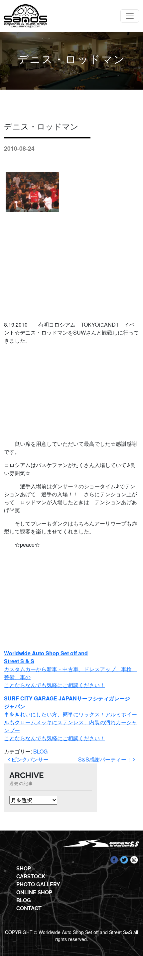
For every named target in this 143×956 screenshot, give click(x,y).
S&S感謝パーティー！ (105, 759)
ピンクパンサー (29, 759)
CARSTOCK (30, 876)
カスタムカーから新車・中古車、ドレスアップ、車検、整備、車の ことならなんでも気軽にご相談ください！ (70, 669)
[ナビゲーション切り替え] (129, 16)
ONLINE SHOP (34, 892)
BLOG (40, 751)
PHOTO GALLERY (38, 884)
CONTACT (29, 908)
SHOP (23, 868)
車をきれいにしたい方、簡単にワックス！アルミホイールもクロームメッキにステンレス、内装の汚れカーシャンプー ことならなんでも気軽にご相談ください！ (70, 718)
